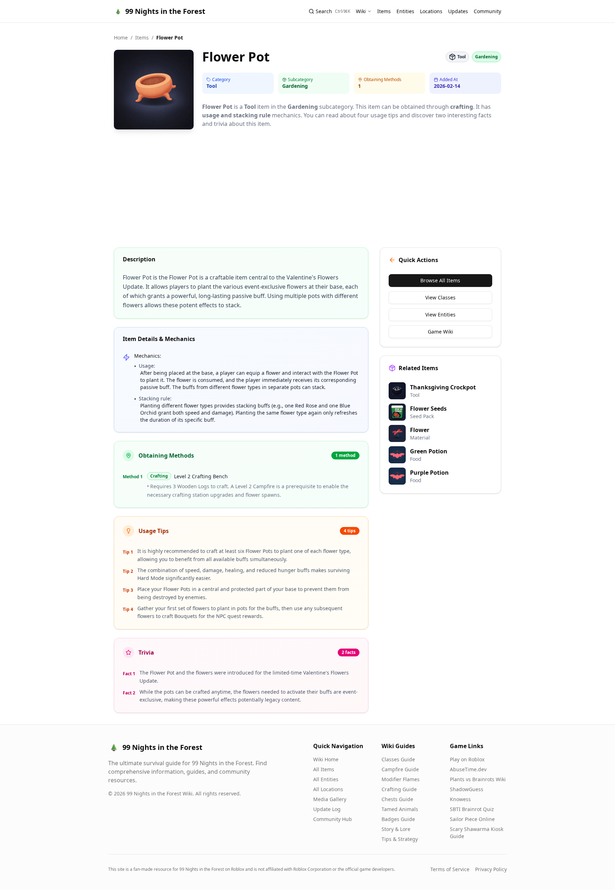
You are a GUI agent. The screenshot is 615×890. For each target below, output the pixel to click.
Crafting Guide (399, 789)
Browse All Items (440, 280)
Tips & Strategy (400, 839)
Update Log (327, 809)
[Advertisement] (307, 189)
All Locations (328, 789)
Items (384, 11)
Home (121, 37)
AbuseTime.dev (468, 769)
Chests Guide (397, 799)
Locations (431, 11)
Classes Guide (398, 759)
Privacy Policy (491, 869)
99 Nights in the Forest (165, 11)
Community (487, 11)
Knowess (460, 799)
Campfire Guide (400, 769)
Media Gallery (329, 799)
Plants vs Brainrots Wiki (478, 779)
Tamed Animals (400, 809)
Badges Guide (398, 819)
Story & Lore (396, 829)
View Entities (440, 314)
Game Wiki (440, 331)
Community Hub (332, 819)
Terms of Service (449, 869)
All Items (323, 769)
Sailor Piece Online (472, 819)
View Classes (440, 297)
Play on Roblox (467, 759)
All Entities (325, 779)
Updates (458, 11)
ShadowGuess (466, 789)
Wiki (361, 11)
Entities (405, 11)
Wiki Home (325, 759)
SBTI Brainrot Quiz (472, 809)
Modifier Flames (401, 779)
